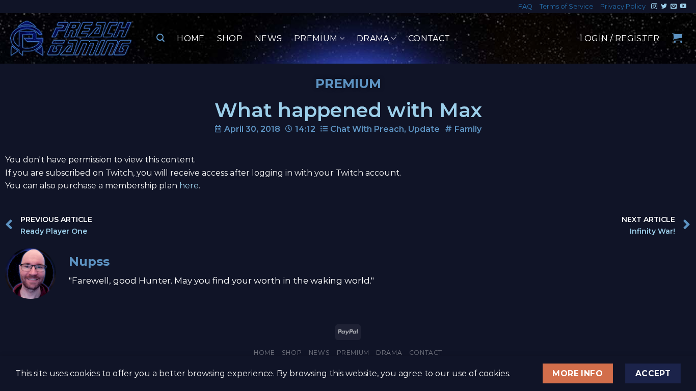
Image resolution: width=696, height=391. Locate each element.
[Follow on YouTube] (683, 6)
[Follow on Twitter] (664, 6)
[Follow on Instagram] (654, 6)
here (189, 185)
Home (190, 38)
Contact (429, 38)
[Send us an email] (674, 6)
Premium (315, 38)
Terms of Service (566, 6)
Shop (230, 38)
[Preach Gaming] (71, 38)
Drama (373, 38)
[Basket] (677, 38)
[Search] (160, 38)
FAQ (525, 6)
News (268, 38)
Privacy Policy (623, 6)
